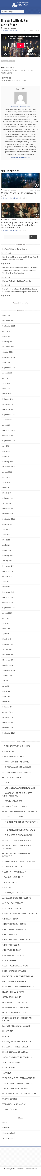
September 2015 (8, 608)
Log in (4, 1122)
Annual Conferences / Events (16, 898)
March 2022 (6, 394)
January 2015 (7, 649)
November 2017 (8, 571)
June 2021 (6, 425)
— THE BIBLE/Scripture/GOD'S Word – (19, 830)
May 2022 (6, 388)
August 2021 (7, 420)
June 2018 (6, 535)
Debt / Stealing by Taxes (14, 971)
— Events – (7, 783)
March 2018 (6, 550)
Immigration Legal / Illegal (15, 1002)
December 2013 (8, 717)
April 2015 (6, 634)
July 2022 (5, 378)
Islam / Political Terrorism (15, 1008)
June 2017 (6, 582)
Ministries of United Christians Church (17, 1019)
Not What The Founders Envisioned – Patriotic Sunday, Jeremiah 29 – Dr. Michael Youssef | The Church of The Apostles (19, 270)
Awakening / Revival (12, 908)
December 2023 (8, 347)
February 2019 (7, 498)
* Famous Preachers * (12, 877)
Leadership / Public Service (15, 1013)
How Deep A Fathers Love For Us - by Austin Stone (17, 71)
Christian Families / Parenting (16, 940)
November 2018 (8, 508)
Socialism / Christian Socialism (17, 1057)
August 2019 (7, 472)
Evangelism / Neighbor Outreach (18, 987)
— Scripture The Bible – (13, 817)
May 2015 (6, 629)
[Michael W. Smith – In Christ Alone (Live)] (20, 180)
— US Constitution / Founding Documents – (16, 854)
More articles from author (20, 157)
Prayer (5, 1036)
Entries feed (6, 1128)
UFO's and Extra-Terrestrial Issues (19, 1094)
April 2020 (6, 456)
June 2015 (6, 623)
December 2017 (8, 566)
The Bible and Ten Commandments (18, 1078)
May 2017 (6, 587)
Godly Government (11, 997)
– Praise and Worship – (13, 757)
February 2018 (7, 555)
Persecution (8, 1031)
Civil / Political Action (13, 955)
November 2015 (8, 597)
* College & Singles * (12, 867)
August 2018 (7, 524)
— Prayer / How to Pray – (14, 806)
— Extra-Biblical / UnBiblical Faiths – (20, 788)
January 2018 (7, 561)
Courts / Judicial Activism (15, 966)
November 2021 (8, 409)
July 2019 (5, 477)
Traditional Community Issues (17, 1083)
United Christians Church (10, 30)
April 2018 (6, 545)
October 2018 (7, 514)
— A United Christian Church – (17, 762)
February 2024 (7, 341)
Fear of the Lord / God (13, 992)
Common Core (9, 961)
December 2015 (8, 592)
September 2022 (8, 368)
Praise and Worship (8, 61)
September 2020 (8, 441)
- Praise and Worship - (10, 28)
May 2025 (6, 315)
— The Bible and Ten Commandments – (20, 823)
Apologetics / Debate (12, 903)
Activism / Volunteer (12, 893)
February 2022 (7, 399)
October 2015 (7, 602)
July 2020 (5, 446)
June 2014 (6, 686)
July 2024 (5, 331)
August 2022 (7, 373)
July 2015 (5, 618)
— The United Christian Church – (18, 835)
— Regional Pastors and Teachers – (19, 811)
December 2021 (8, 404)
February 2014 (7, 707)
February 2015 (7, 644)
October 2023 (7, 352)
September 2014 (8, 670)
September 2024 (8, 326)
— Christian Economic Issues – (16, 772)
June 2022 (6, 383)
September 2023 (8, 357)
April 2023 (6, 362)
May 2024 (6, 336)
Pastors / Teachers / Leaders (16, 1026)
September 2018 (8, 519)
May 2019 (6, 488)
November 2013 (8, 722)
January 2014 (7, 712)
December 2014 (8, 655)
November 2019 (8, 467)
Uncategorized (9, 1099)
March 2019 (6, 493)
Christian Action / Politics (15, 929)
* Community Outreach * (14, 872)
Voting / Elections (11, 1109)
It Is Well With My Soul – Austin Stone (16, 22)
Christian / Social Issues (14, 924)
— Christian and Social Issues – (17, 767)
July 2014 (5, 681)
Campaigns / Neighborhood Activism (19, 914)
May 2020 (6, 451)
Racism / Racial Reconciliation (17, 1042)
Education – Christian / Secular (17, 976)
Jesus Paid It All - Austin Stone (13, 80)
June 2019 (6, 482)
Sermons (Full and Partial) (15, 1052)
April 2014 (6, 696)
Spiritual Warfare (11, 1062)
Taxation (6, 1073)
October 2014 (7, 665)
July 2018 (5, 529)
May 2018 (6, 540)
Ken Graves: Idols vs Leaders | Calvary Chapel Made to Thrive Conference (20, 258)
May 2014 (6, 691)
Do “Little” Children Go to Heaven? (15, 249)
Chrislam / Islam (10, 919)
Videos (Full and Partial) (14, 1104)
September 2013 (8, 733)
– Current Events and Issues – (16, 746)
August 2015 (7, 613)
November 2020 (8, 430)
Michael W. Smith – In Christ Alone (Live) (18, 194)
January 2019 (7, 503)
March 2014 (6, 702)
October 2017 (7, 576)
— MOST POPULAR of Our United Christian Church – (17, 794)
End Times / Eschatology (14, 981)
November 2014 (8, 660)
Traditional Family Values (15, 1089)
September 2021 (8, 415)
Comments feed (8, 1133)
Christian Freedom (11, 945)
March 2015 (6, 639)
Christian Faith (9, 934)
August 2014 (7, 675)
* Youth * (6, 887)
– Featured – (8, 751)
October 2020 (7, 435)
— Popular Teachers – (13, 801)
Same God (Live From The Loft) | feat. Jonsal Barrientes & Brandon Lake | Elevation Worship (20, 225)
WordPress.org (8, 1138)
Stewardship (8, 1068)
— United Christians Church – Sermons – (16, 847)
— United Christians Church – (16, 840)
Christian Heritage (11, 950)
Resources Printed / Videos (15, 1047)
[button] (38, 11)
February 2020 (7, 462)
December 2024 (8, 321)
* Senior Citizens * (11, 882)
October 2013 (7, 728)
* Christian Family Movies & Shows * (19, 861)
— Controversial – (11, 777)
